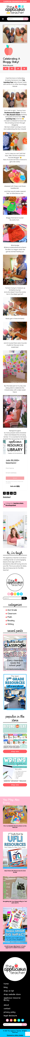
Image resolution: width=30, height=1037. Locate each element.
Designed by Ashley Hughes (15, 1035)
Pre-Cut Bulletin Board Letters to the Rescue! (15, 826)
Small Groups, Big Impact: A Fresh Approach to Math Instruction (15, 947)
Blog (5, 987)
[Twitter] (11, 594)
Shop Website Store (12, 994)
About (6, 1005)
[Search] (25, 18)
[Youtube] (21, 594)
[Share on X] (11, 493)
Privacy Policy (9, 1012)
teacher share (18, 503)
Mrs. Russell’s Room (14, 115)
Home (6, 984)
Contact (7, 1008)
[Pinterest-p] (15, 594)
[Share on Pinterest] (4, 493)
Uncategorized (11, 505)
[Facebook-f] (8, 594)
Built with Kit (15, 486)
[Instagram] (18, 594)
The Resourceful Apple (12, 113)
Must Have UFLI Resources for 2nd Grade (15, 871)
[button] (3, 18)
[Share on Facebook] (7, 493)
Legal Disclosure (10, 1016)
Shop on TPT (9, 991)
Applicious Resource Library (12, 999)
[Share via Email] (14, 493)
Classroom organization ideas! (15, 1)
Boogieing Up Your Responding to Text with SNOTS (15, 902)
